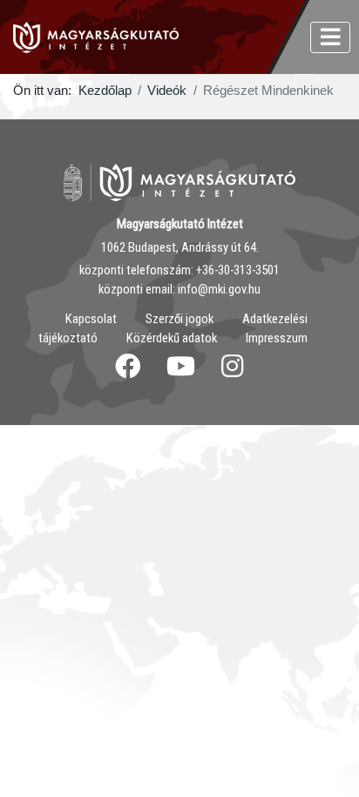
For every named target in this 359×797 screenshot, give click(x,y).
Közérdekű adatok (171, 338)
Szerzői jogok (179, 319)
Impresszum (277, 338)
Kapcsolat (91, 319)
